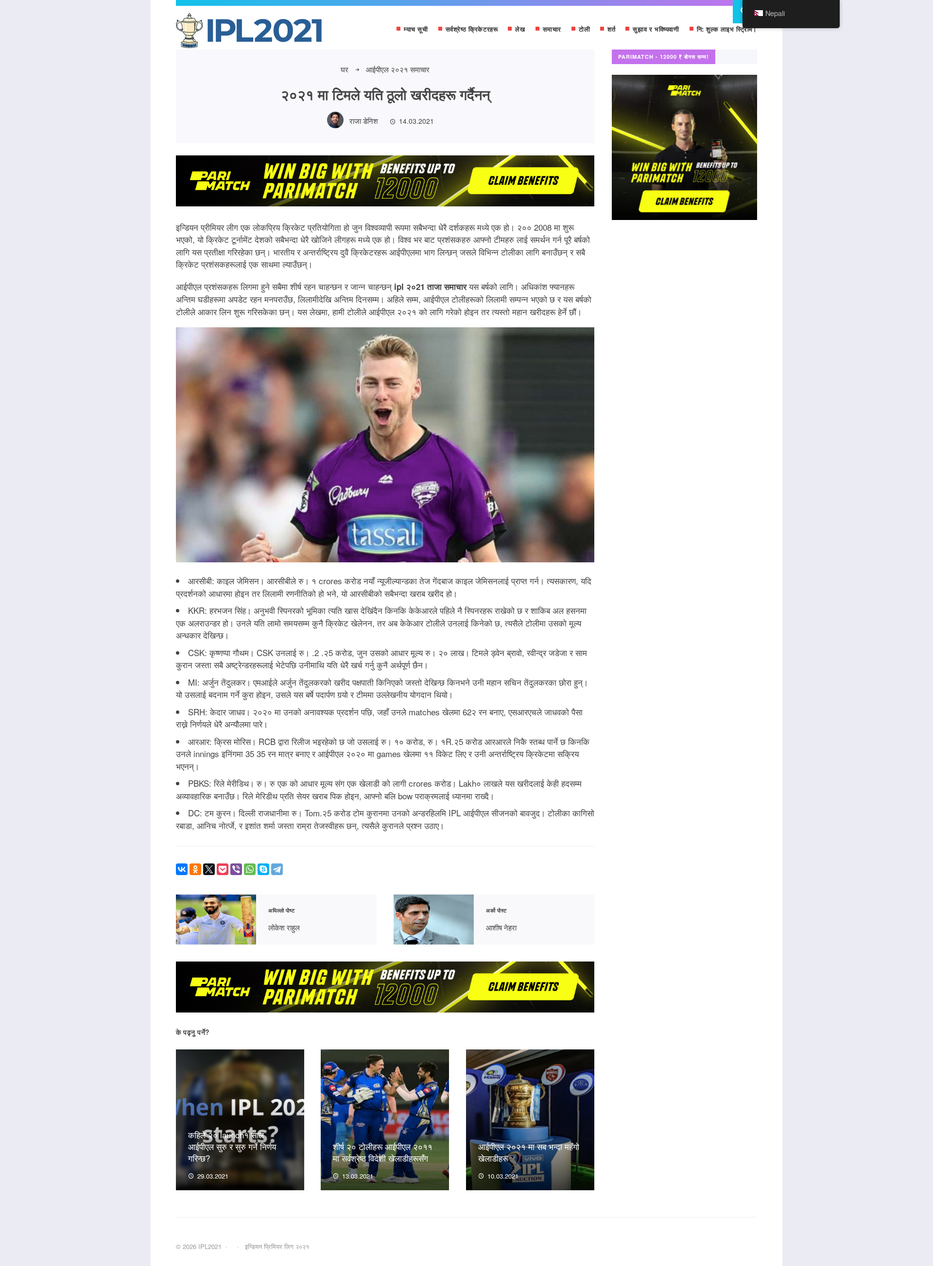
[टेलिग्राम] (277, 869)
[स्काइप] (263, 869)
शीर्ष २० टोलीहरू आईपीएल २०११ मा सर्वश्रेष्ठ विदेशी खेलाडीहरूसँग (382, 1152)
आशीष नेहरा (434, 920)
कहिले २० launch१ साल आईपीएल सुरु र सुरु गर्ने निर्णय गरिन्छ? (232, 1146)
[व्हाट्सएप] (250, 869)
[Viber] (236, 869)
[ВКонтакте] (182, 869)
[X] (209, 869)
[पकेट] (222, 869)
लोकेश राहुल (216, 920)
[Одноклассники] (195, 869)
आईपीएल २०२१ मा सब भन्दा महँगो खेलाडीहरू (528, 1152)
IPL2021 (249, 32)
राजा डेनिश (363, 121)
